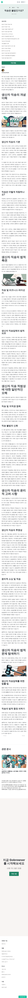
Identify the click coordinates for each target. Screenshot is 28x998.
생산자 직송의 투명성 (6, 48)
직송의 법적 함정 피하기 (7, 58)
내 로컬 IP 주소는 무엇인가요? (8, 959)
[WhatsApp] (2, 991)
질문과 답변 (4, 987)
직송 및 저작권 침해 (6, 41)
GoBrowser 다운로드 (6, 951)
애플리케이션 (4, 953)
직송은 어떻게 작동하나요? (7, 29)
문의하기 (3, 977)
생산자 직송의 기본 (6, 26)
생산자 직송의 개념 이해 (7, 24)
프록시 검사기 (5, 961)
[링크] (2, 2)
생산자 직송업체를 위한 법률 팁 (8, 55)
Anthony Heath (5, 72)
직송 (2, 769)
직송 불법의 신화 (5, 43)
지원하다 (3, 984)
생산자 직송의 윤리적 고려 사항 (8, 46)
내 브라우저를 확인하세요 (7, 956)
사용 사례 (4, 969)
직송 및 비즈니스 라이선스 (7, 34)
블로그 (3, 971)
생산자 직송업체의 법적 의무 (8, 36)
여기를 (18, 789)
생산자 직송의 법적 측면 (7, 31)
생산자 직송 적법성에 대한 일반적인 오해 (10, 38)
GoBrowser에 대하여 (6, 974)
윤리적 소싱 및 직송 (6, 50)
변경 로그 (4, 943)
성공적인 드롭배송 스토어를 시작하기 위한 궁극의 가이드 (14, 772)
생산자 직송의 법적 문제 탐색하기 (9, 53)
